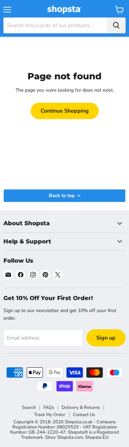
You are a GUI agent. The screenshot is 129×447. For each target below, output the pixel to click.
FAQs (48, 407)
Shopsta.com (70, 437)
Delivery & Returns (81, 407)
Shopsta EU (96, 437)
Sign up (106, 338)
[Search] (116, 25)
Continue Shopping (65, 111)
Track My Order (49, 415)
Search (29, 407)
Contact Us (84, 415)
